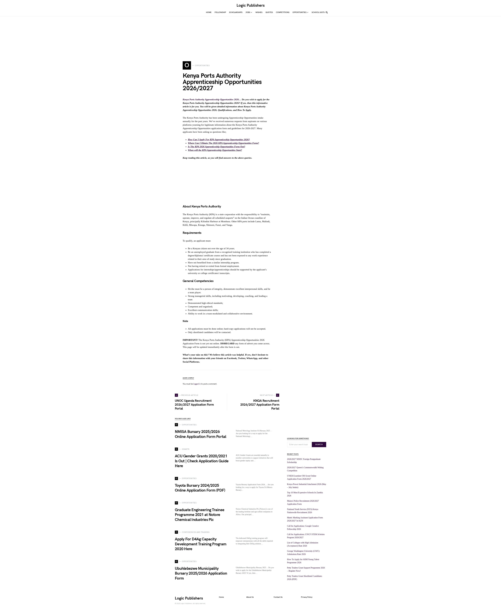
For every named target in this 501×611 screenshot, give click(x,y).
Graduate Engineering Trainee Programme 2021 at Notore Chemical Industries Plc (199, 515)
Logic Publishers (251, 5)
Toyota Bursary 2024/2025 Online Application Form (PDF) (200, 488)
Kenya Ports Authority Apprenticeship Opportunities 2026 (211, 99)
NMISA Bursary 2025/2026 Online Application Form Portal (200, 434)
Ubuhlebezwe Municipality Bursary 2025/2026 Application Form (201, 573)
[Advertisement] (78, 34)
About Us (250, 597)
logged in (197, 384)
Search (319, 444)
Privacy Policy (306, 597)
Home (221, 597)
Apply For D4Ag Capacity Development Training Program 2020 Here (200, 544)
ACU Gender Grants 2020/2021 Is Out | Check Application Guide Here (201, 461)
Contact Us (278, 597)
